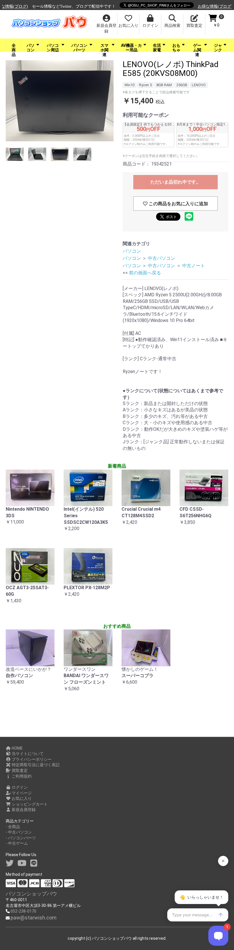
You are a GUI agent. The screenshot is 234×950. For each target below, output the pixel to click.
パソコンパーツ (79, 47)
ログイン (19, 787)
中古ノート (193, 265)
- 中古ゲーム (17, 843)
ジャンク (218, 47)
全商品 (14, 47)
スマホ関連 (104, 47)
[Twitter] (10, 863)
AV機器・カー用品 (131, 47)
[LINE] (33, 863)
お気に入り (21, 798)
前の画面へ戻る (145, 272)
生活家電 (157, 47)
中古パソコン (161, 258)
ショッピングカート (29, 804)
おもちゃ (176, 47)
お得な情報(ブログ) (189, 6)
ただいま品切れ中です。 (175, 182)
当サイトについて (27, 753)
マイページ (21, 793)
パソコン (31, 47)
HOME (17, 748)
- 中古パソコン (19, 832)
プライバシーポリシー (31, 759)
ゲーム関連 (197, 47)
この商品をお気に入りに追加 (178, 203)
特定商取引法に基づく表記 (35, 764)
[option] (60, 101)
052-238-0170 (23, 911)
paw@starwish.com (34, 918)
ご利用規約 (21, 776)
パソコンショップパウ (31, 894)
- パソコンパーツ (21, 838)
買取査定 (19, 770)
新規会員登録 (23, 809)
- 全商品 (13, 826)
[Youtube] (22, 863)
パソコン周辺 (53, 47)
